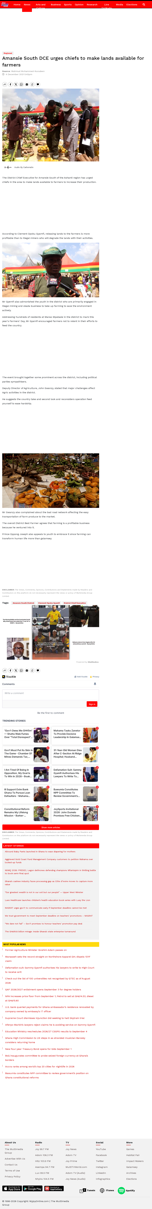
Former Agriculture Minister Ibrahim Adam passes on (36, 950)
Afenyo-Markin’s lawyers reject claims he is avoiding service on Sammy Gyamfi (50, 1024)
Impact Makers (135, 1161)
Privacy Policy (12, 1176)
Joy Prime (71, 1161)
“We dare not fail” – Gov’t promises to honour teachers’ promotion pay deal (43, 925)
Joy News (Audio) (75, 1178)
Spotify (130, 1190)
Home (17, 4)
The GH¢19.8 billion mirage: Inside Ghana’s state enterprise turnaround (40, 933)
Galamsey (131, 1167)
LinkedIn (101, 1173)
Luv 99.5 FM (42, 1173)
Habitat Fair (133, 1155)
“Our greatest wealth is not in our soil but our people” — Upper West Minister (44, 894)
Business (56, 4)
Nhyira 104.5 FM (44, 1178)
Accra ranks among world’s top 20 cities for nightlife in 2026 (39, 1066)
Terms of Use (12, 1170)
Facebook (101, 1155)
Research (92, 4)
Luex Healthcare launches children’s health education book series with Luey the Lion (47, 901)
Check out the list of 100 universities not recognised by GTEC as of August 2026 (47, 980)
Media (119, 4)
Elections (131, 4)
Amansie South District (23, 603)
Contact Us (11, 1164)
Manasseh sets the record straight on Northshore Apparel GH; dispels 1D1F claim (47, 958)
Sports (68, 4)
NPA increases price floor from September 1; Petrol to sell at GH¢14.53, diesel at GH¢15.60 (49, 998)
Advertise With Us (15, 1158)
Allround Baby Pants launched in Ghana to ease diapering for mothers (40, 853)
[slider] (37, 655)
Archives (131, 1173)
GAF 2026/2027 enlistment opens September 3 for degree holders (43, 989)
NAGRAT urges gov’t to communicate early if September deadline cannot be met (46, 909)
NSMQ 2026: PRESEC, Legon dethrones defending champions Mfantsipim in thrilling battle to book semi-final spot (50, 873)
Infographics (103, 1178)
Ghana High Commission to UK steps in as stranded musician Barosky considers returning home (45, 1040)
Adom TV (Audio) (75, 1173)
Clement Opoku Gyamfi (49, 603)
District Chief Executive (75, 603)
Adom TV (71, 1155)
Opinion (79, 4)
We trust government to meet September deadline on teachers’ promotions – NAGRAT (49, 917)
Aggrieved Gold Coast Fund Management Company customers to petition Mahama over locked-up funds (49, 862)
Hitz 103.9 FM (43, 1161)
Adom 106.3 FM (44, 1155)
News (27, 4)
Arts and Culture (40, 6)
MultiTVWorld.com (76, 1167)
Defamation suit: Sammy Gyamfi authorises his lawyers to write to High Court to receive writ (49, 969)
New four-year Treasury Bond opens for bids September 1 (38, 1049)
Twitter (100, 1161)
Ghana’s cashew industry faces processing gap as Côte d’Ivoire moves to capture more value (49, 884)
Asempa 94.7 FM (44, 1167)
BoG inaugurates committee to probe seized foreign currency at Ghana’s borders (46, 1057)
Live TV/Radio (106, 6)
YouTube (101, 1149)
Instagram (102, 1167)
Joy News (71, 1149)
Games (130, 1149)
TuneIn (90, 1190)
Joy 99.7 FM (42, 1149)
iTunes (109, 1190)
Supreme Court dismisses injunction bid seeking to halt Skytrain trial (44, 1018)
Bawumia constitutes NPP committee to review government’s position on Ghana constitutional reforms (46, 1075)
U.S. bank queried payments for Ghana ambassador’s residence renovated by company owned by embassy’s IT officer (49, 1009)
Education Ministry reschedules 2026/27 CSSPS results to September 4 (46, 1031)
